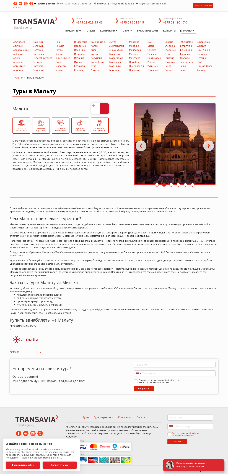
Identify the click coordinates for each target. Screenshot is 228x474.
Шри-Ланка (203, 49)
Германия (38, 70)
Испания (79, 57)
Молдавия (135, 49)
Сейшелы (152, 70)
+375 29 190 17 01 (176, 22)
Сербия (169, 41)
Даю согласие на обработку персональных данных (185, 434)
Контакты (169, 30)
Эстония (201, 57)
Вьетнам (38, 65)
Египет (60, 62)
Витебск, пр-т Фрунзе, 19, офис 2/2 (115, 3)
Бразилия (38, 54)
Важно (187, 30)
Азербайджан (21, 49)
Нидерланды (136, 65)
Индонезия (80, 41)
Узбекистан (186, 41)
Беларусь (38, 45)
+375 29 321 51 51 (133, 22)
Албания (18, 54)
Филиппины (186, 45)
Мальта (114, 70)
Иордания (80, 45)
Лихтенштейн (117, 45)
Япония (201, 70)
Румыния (152, 65)
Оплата (141, 417)
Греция (60, 45)
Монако (133, 54)
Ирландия (80, 49)
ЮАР (199, 62)
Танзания (170, 62)
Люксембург (116, 49)
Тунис (168, 65)
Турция (169, 70)
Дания (59, 54)
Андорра (18, 62)
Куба (93, 65)
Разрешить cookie (23, 465)
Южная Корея (205, 65)
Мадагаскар (116, 57)
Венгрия (37, 62)
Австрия (18, 45)
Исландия (79, 54)
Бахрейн (38, 41)
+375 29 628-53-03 (89, 22)
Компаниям (108, 30)
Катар (94, 45)
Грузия (60, 49)
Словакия (170, 45)
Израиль (61, 65)
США (167, 54)
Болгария (38, 49)
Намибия (134, 62)
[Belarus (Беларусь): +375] (138, 373)
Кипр (94, 49)
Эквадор (202, 54)
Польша (152, 54)
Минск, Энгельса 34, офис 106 (75, 3)
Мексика (134, 45)
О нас (126, 30)
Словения (170, 49)
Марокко (134, 41)
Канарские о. (98, 41)
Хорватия (185, 57)
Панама (151, 49)
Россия (151, 62)
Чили (182, 70)
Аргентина (19, 65)
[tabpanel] (175, 145)
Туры (86, 417)
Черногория (186, 62)
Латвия (95, 70)
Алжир (16, 57)
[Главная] (37, 22)
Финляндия (186, 49)
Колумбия (96, 57)
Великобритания (42, 57)
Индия (59, 70)
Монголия (134, 57)
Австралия (19, 41)
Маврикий (115, 54)
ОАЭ (149, 41)
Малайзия (115, 62)
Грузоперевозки (147, 30)
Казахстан (80, 65)
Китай (94, 54)
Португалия (154, 57)
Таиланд (169, 57)
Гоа (58, 41)
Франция (185, 54)
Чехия (183, 65)
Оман (150, 45)
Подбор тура (73, 30)
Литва (112, 41)
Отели (91, 30)
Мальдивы (115, 65)
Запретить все (60, 465)
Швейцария (204, 41)
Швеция (201, 45)
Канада (78, 70)
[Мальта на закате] (175, 144)
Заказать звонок (203, 5)
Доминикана (63, 57)
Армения (18, 70)
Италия (78, 62)
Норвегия (134, 70)
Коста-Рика (97, 62)
